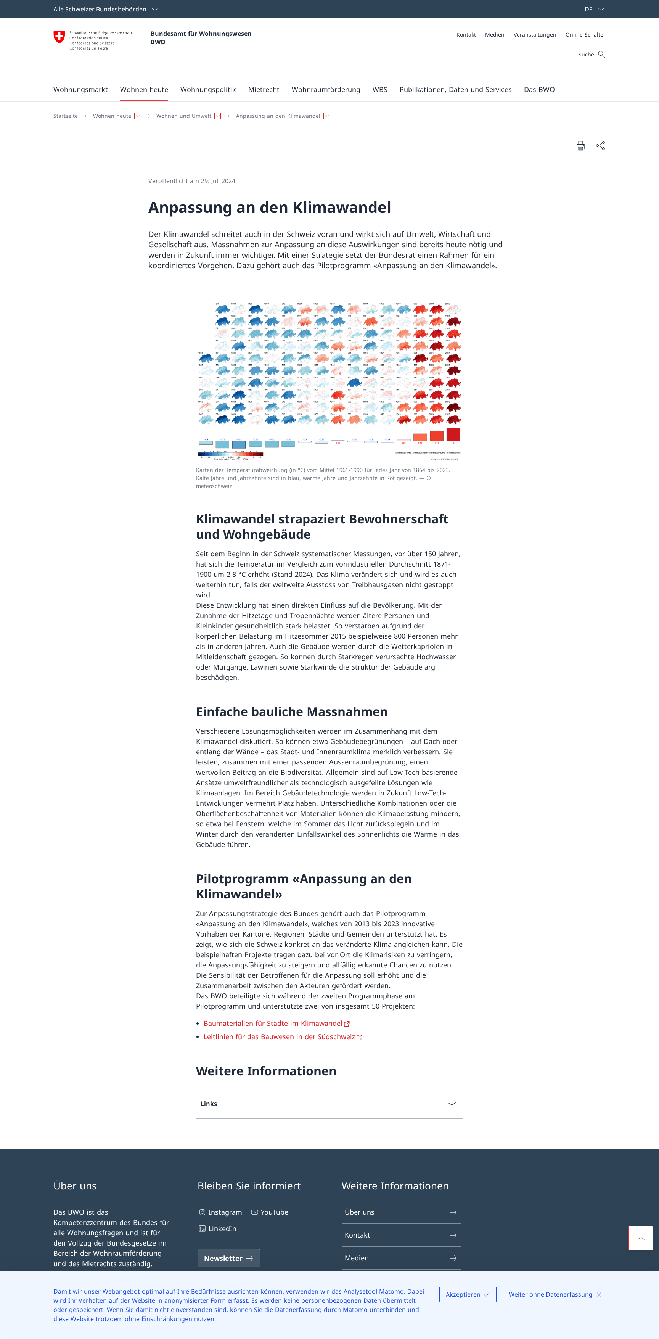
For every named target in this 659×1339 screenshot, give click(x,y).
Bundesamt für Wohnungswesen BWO (202, 37)
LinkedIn (222, 1228)
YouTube (274, 1212)
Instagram (225, 1212)
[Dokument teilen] (600, 145)
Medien (357, 1257)
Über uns (360, 1212)
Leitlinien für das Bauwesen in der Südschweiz (279, 1036)
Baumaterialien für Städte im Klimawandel (273, 1023)
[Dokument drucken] (580, 145)
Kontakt (357, 1234)
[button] (80, 89)
